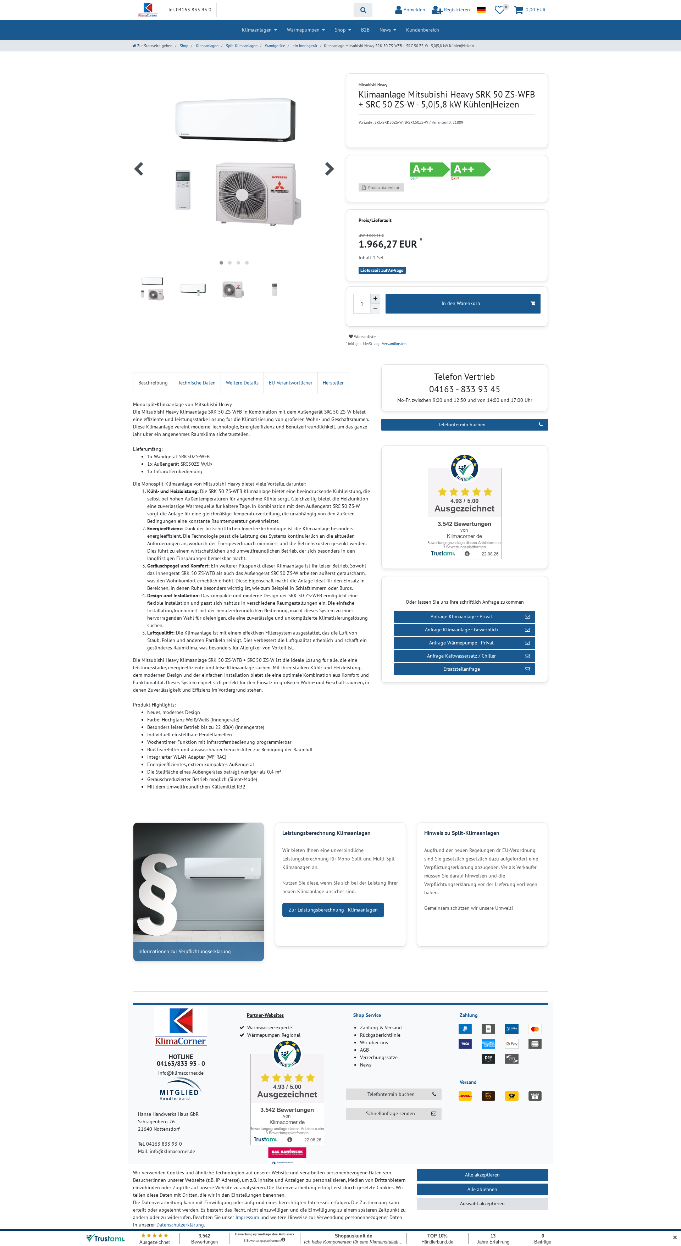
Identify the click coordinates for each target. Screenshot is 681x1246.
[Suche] (363, 10)
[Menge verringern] (375, 309)
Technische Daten (197, 383)
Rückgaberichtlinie (380, 1035)
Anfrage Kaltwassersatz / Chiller (461, 656)
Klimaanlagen (257, 30)
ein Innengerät (304, 45)
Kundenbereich (422, 30)
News (385, 30)
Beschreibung (153, 383)
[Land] (481, 9)
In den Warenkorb (461, 303)
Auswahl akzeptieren (482, 1203)
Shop (340, 30)
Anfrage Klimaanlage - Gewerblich (461, 629)
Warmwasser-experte (269, 1027)
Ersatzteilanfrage (461, 669)
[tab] (153, 382)
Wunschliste (364, 336)
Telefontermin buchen (462, 424)
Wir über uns (374, 1042)
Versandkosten (393, 343)
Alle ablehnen (482, 1189)
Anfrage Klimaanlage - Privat (461, 616)
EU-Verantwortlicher (290, 383)
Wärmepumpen (303, 30)
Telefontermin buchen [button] (391, 1094)
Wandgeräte (274, 45)
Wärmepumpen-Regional (273, 1035)
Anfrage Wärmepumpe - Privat (461, 642)
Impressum (247, 1217)
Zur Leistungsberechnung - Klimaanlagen (333, 910)
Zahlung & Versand (381, 1027)
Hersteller (333, 383)
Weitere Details (242, 383)
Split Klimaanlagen (241, 45)
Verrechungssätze (379, 1057)
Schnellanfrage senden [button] (390, 1113)
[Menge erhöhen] (375, 299)
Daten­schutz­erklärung (180, 1225)
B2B (365, 30)
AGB (364, 1050)
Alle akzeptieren (482, 1175)
